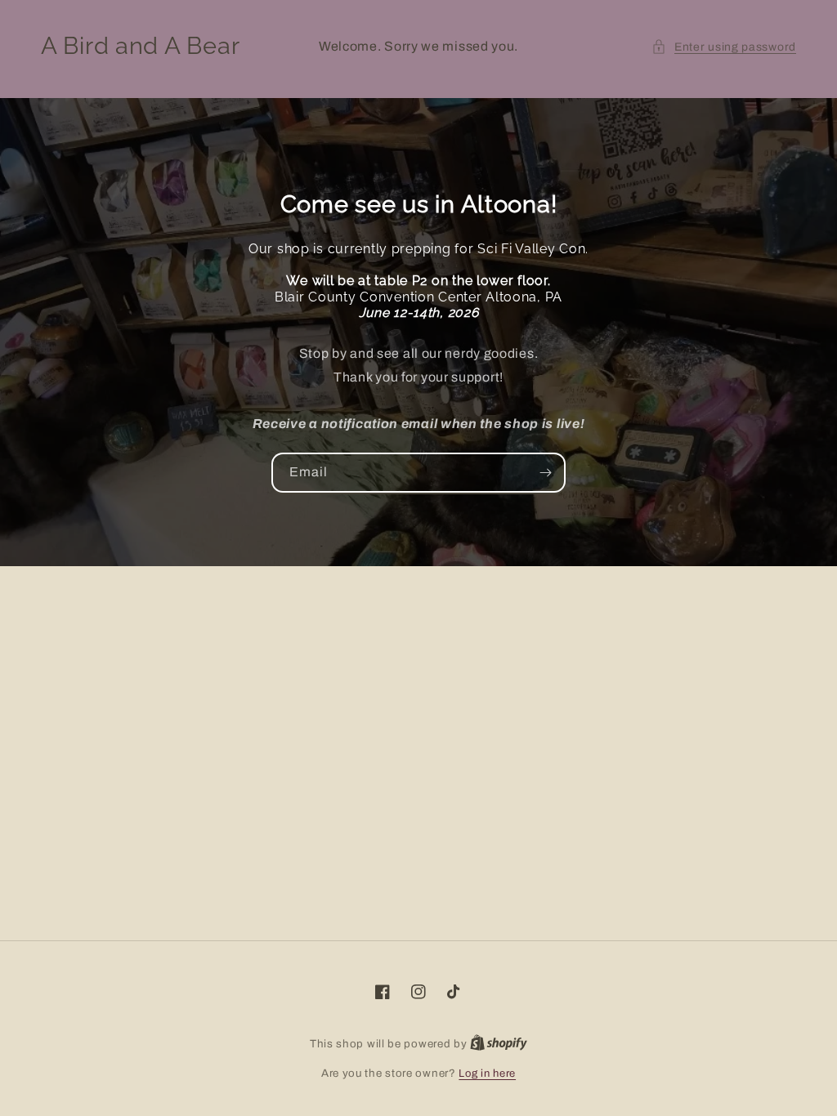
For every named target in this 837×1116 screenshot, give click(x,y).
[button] (723, 47)
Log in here (487, 1073)
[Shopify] (498, 1044)
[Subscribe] (546, 473)
